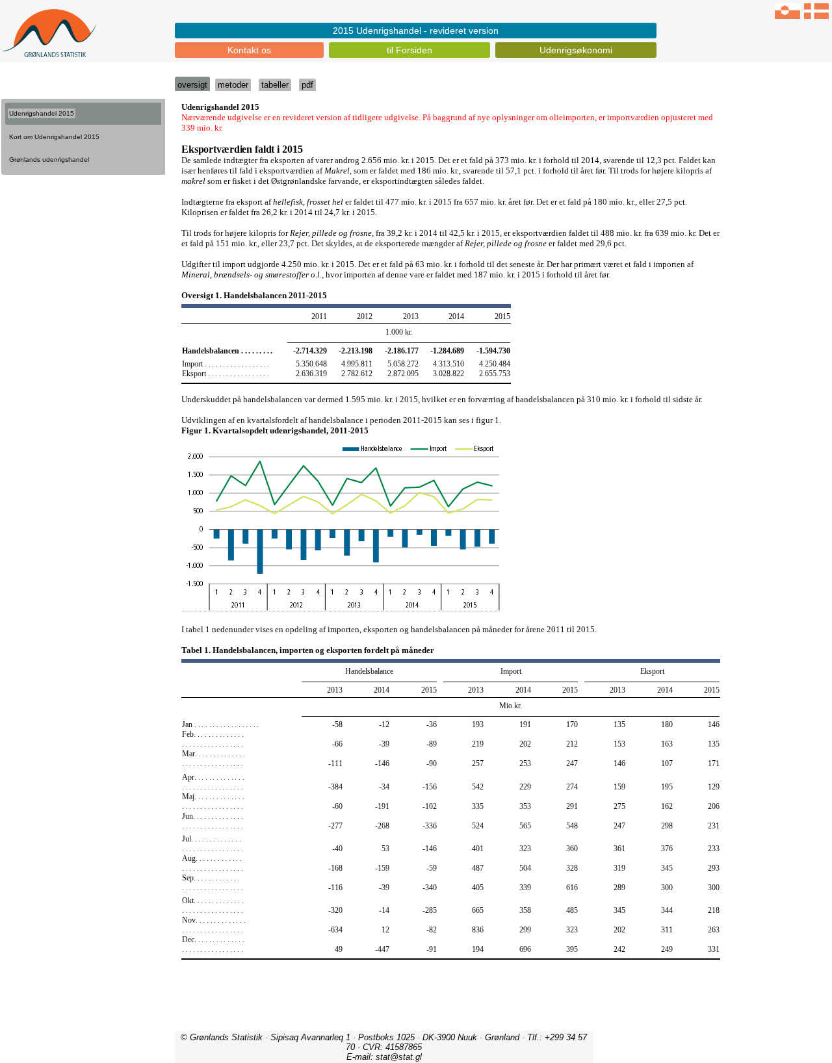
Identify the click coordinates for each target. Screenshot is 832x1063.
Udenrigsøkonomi (576, 50)
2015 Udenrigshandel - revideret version (416, 30)
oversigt (192, 85)
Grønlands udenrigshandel (49, 159)
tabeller (275, 85)
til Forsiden (409, 50)
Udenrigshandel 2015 (41, 113)
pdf (307, 85)
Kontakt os (249, 50)
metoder (233, 85)
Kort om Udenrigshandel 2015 (54, 136)
